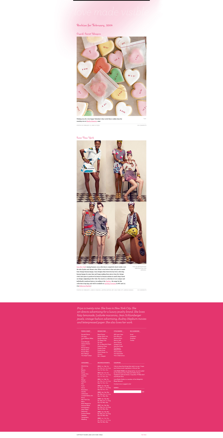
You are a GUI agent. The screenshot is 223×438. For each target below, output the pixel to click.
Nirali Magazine (86, 403)
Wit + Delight (102, 356)
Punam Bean (85, 351)
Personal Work (85, 405)
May (101, 387)
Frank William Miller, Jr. (87, 339)
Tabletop (84, 415)
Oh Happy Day (102, 340)
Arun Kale (127, 373)
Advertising (84, 366)
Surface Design (128, 290)
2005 (99, 418)
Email (131, 334)
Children (84, 376)
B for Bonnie (117, 336)
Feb (105, 366)
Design (83, 380)
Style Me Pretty (118, 346)
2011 (99, 379)
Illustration (84, 390)
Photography (85, 407)
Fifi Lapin (84, 336)
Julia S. (83, 345)
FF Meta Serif (140, 374)
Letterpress (84, 393)
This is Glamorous (119, 355)
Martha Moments (92, 121)
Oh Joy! (100, 342)
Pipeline (108, 281)
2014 (99, 366)
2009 (99, 392)
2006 (99, 412)
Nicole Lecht (85, 349)
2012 (99, 373)
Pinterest (132, 338)
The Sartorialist (118, 353)
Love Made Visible (111, 10)
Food (98, 125)
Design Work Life (103, 336)
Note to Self (117, 340)
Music (83, 397)
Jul (107, 387)
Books (83, 372)
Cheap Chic (84, 374)
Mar (108, 386)
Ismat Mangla (85, 342)
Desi (82, 378)
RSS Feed (143, 435)
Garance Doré (118, 338)
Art (82, 368)
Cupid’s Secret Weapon (89, 33)
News (83, 401)
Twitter (132, 340)
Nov (104, 396)
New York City (118, 290)
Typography (85, 417)
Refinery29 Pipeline (85, 286)
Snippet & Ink (118, 344)
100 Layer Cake (118, 334)
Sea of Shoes (117, 342)
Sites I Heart (84, 409)
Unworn (100, 354)
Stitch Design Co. (103, 352)
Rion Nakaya (85, 353)
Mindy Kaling (85, 347)
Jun (104, 394)
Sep (99, 383)
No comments (141, 125)
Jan (102, 373)
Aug (109, 387)
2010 (99, 386)
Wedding (84, 419)
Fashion (98, 290)
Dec (107, 396)
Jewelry (83, 391)
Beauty (83, 370)
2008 (99, 399)
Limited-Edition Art (107, 290)
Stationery (84, 411)
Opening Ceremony (110, 283)
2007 (99, 405)
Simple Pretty (102, 348)
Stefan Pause (136, 373)
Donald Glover (85, 334)
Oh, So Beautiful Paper (104, 344)
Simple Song (101, 350)
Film (82, 384)
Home (83, 388)
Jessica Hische (85, 344)
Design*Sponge (102, 338)
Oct (101, 389)
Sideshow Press (102, 346)
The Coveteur (118, 351)
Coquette (133, 374)
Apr (99, 394)
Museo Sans (120, 376)
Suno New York (85, 137)
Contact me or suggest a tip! (122, 384)
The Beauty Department (117, 349)
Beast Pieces (101, 334)
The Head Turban (86, 355)
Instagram (133, 336)
